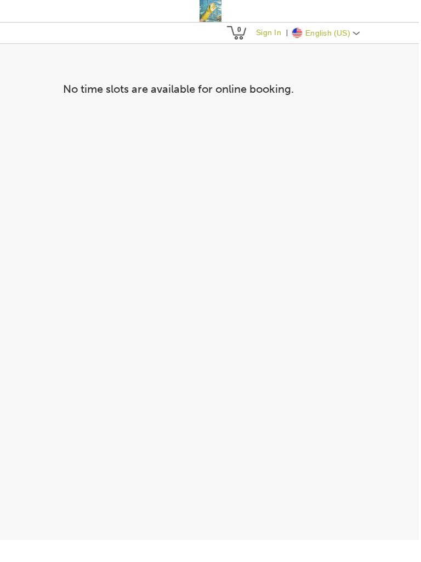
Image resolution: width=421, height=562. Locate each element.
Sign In (268, 32)
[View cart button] (236, 33)
